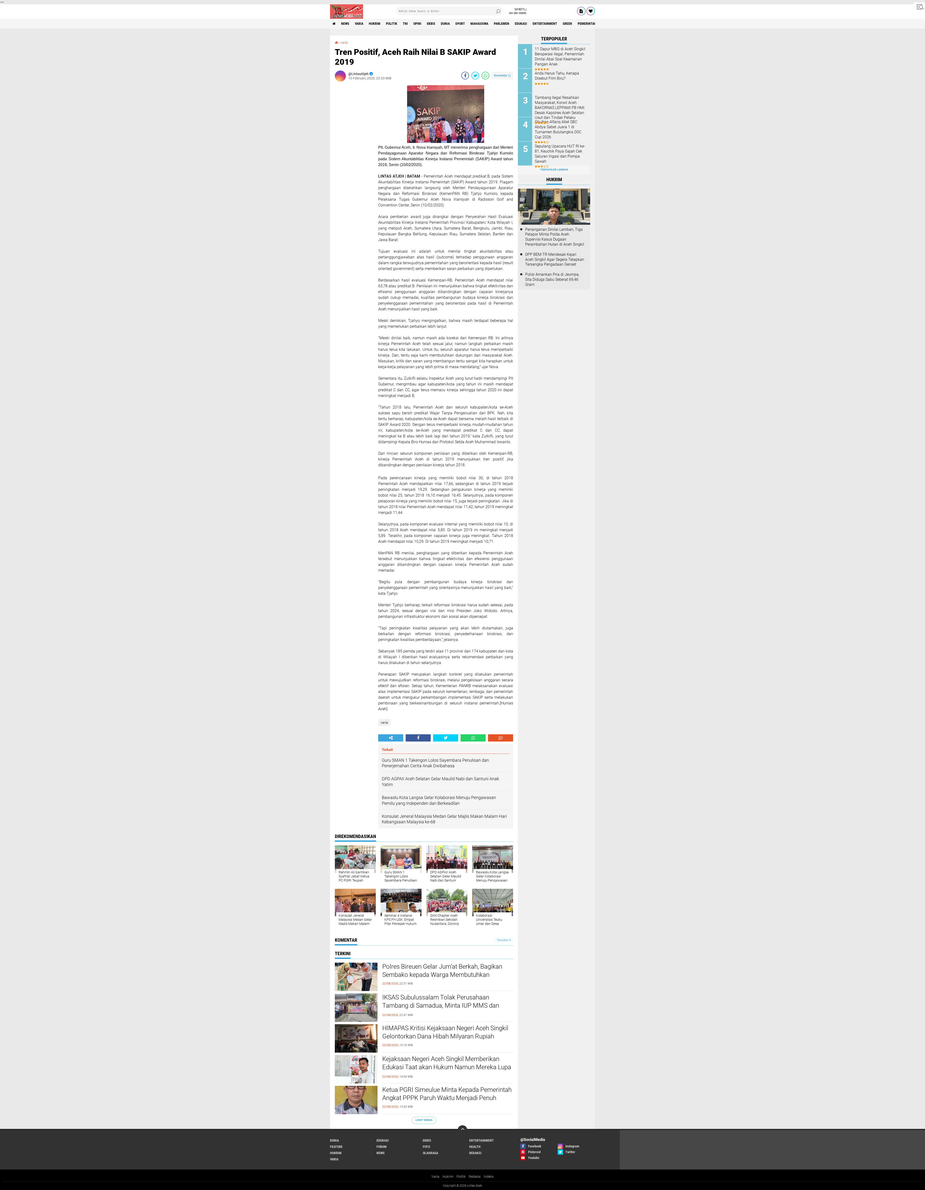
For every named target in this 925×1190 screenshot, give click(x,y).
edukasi (521, 24)
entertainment (545, 24)
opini (417, 24)
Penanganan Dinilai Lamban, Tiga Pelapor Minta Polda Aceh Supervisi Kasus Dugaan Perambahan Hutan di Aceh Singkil (554, 237)
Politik (461, 1176)
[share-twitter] (475, 75)
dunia (445, 24)
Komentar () (502, 75)
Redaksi (475, 1176)
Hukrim (448, 1176)
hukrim (374, 24)
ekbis (431, 24)
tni (405, 24)
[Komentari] (500, 738)
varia (359, 24)
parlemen (501, 24)
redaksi (475, 1153)
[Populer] (591, 11)
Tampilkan (503, 940)
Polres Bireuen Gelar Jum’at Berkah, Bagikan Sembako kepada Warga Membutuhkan (442, 970)
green (567, 24)
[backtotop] (462, 1130)
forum (382, 1147)
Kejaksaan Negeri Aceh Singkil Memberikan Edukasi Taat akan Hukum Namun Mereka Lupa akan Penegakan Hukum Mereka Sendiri (446, 1067)
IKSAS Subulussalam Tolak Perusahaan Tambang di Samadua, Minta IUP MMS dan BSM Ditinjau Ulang (440, 1005)
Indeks (489, 1176)
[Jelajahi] (919, 6)
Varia (435, 1176)
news (345, 24)
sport (460, 24)
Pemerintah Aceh (591, 24)
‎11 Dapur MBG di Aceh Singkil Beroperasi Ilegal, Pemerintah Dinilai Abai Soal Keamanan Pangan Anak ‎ (560, 56)
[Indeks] (581, 11)
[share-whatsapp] (485, 75)
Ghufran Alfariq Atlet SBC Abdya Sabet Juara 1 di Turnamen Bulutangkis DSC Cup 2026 (558, 129)
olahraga (430, 1153)
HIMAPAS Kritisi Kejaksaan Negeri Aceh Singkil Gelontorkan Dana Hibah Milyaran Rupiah (445, 1032)
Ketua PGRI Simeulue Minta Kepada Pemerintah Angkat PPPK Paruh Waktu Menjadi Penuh (447, 1093)
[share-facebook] (465, 75)
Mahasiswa (479, 24)
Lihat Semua (424, 1120)
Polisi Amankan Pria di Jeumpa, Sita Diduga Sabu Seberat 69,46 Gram (552, 279)
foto (426, 1147)
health (475, 1147)
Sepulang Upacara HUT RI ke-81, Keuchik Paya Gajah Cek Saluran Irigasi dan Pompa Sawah (560, 153)
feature (336, 1147)
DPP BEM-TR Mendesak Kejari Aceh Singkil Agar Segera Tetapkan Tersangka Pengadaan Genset (554, 259)
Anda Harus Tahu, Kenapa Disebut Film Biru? (557, 76)
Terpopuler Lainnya (554, 169)
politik (391, 24)
